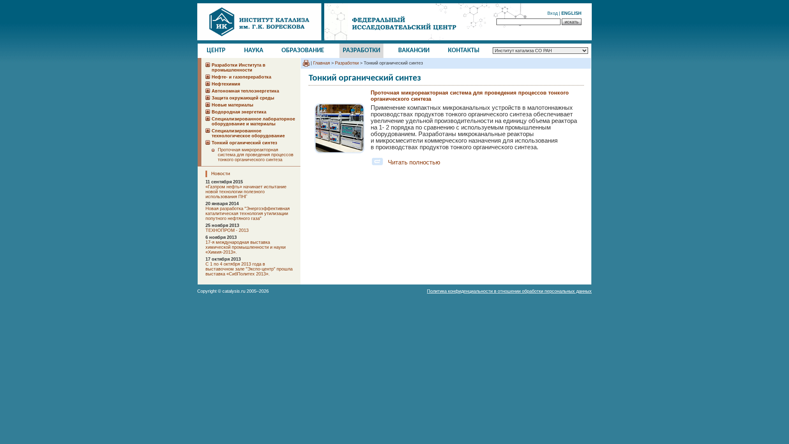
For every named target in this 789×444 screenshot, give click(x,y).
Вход (552, 13)
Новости (220, 173)
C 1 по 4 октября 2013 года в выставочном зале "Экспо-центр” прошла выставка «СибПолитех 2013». (249, 268)
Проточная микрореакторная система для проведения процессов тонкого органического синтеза (255, 154)
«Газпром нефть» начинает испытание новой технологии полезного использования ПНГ (245, 191)
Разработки (361, 50)
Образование (302, 50)
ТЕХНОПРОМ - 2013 (227, 230)
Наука (253, 50)
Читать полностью (414, 162)
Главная (321, 62)
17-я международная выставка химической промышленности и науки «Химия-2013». (245, 247)
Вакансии (413, 50)
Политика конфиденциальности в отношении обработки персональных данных (509, 291)
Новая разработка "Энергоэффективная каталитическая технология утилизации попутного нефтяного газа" (247, 213)
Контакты (464, 50)
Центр (216, 50)
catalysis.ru (233, 291)
